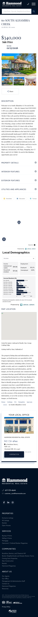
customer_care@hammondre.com (15, 493)
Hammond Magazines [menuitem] (9, 566)
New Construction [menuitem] (8, 561)
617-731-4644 (28, 4)
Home (3, 402)
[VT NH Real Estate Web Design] (19, 611)
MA (15, 402)
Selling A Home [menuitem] (7, 538)
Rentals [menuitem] (4, 523)
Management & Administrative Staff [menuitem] (13, 581)
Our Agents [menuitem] (5, 576)
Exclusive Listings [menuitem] (7, 518)
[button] (33, 11)
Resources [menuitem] (5, 589)
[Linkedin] (8, 502)
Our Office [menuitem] (5, 579)
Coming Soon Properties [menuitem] (9, 558)
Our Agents (28, 452)
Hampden (21, 402)
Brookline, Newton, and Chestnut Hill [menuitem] (14, 553)
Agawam (29, 402)
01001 (5, 405)
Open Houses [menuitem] (6, 525)
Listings (9, 402)
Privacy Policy (6, 607)
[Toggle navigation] (33, 4)
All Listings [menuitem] (5, 520)
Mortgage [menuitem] (5, 541)
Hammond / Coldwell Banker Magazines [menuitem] (15, 543)
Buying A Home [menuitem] (7, 536)
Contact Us (14, 454)
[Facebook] (4, 502)
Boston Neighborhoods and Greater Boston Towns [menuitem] (18, 556)
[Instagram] (12, 502)
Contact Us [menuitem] (5, 584)
